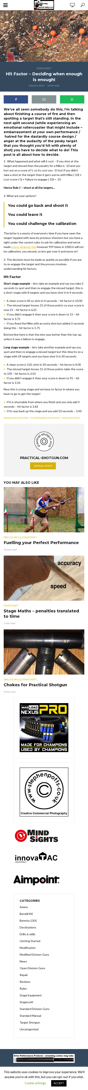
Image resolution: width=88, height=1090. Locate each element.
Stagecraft (44, 68)
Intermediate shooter (45, 417)
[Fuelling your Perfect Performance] (44, 509)
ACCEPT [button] (59, 1083)
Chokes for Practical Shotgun (35, 684)
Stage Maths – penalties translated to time (41, 613)
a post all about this (23, 247)
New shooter (71, 417)
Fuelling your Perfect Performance (41, 542)
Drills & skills (12, 537)
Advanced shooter (16, 417)
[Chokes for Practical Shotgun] (44, 652)
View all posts (43, 465)
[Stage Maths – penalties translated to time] (44, 578)
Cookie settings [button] (35, 1083)
